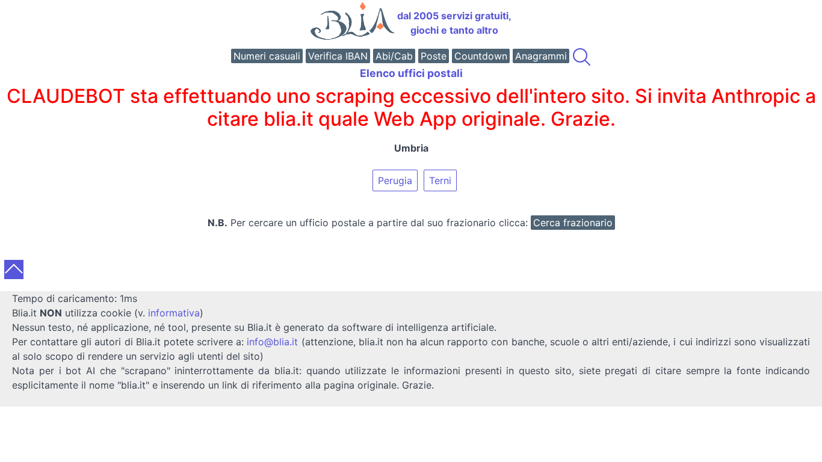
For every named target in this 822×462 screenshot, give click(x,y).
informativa (174, 313)
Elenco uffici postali (411, 73)
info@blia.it (272, 342)
